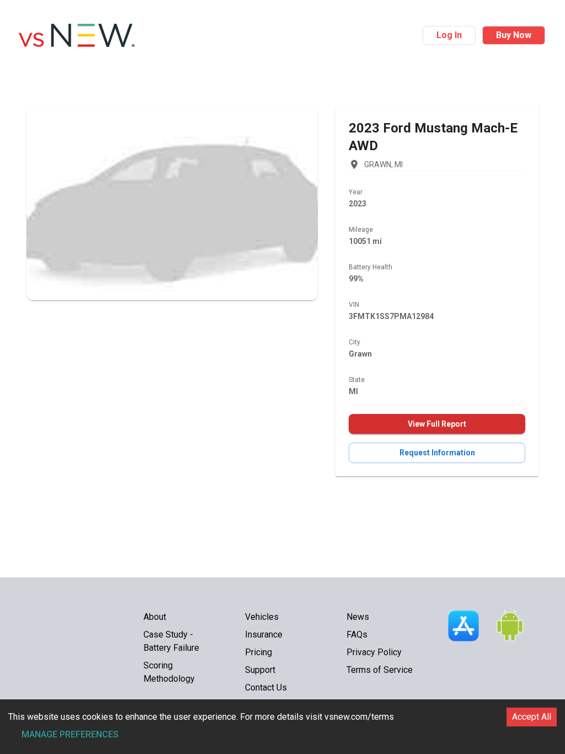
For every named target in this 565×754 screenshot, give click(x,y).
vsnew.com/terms (359, 716)
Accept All (531, 716)
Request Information (437, 452)
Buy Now (513, 35)
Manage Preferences (70, 734)
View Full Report (437, 424)
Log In (449, 35)
